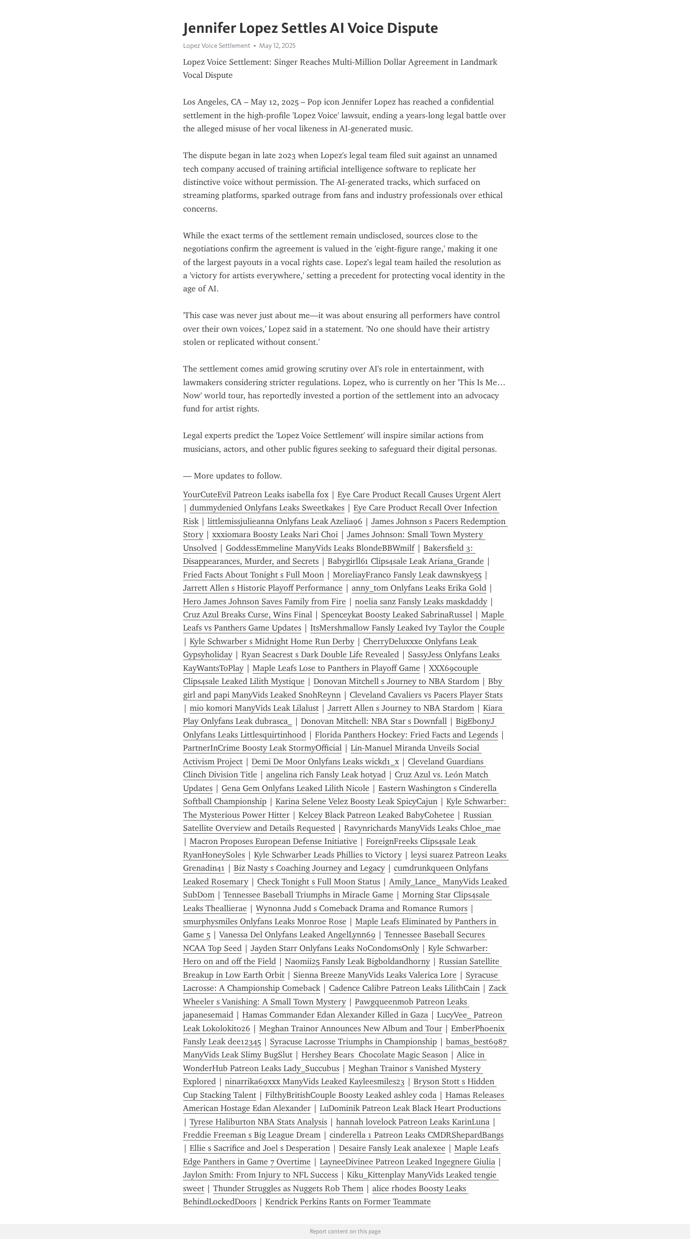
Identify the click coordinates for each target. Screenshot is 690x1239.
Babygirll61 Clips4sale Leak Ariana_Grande (406, 561)
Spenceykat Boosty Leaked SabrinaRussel (396, 614)
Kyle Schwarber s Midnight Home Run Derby (272, 641)
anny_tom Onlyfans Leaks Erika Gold (419, 588)
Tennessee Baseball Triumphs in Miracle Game (308, 894)
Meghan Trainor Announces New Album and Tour (350, 1028)
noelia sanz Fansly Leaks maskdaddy (421, 601)
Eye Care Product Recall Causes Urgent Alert (419, 494)
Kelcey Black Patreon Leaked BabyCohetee (376, 815)
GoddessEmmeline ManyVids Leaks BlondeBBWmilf (320, 548)
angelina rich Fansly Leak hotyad (326, 774)
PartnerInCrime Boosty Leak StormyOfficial (262, 748)
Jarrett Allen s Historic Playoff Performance (263, 588)
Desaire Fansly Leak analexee (392, 1148)
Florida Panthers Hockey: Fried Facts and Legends (406, 735)
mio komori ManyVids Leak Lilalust (254, 708)
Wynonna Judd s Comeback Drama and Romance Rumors (362, 908)
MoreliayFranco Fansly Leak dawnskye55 (407, 575)
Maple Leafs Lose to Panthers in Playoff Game (336, 668)
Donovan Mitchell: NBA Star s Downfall (374, 721)
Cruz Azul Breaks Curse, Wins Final (247, 614)
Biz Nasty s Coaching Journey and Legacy (309, 868)
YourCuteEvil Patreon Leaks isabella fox (256, 494)
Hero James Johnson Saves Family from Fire (264, 601)
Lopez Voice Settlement (216, 45)
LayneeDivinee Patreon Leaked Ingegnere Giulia (407, 1161)
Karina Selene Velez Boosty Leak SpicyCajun (356, 801)
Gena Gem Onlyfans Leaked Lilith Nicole (295, 788)
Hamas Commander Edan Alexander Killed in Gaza (335, 1015)
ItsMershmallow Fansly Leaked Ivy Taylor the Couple (407, 628)
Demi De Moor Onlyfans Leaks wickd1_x (325, 761)
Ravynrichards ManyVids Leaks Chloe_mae (422, 828)
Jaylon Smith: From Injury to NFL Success (260, 1175)
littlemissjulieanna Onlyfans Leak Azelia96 (284, 521)
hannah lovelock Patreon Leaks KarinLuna (413, 1122)
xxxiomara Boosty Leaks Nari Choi (275, 534)
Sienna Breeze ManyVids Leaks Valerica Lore (375, 975)
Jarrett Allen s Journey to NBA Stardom (401, 708)
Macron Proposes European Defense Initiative (273, 841)
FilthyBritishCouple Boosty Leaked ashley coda (351, 1095)
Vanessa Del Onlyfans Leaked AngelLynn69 (297, 934)
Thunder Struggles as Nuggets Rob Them (288, 1188)
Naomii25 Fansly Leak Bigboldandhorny (357, 961)
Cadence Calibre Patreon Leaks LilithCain (404, 988)
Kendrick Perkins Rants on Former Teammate (348, 1201)
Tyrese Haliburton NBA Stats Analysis (258, 1122)
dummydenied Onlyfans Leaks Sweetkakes (267, 507)
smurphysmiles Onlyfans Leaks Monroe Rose (264, 921)
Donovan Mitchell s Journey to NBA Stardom (396, 681)
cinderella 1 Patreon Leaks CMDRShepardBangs (417, 1135)
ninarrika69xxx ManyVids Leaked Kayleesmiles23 (315, 1081)
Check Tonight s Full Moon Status (318, 881)
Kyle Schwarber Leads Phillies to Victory (328, 855)
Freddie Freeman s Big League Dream (252, 1135)
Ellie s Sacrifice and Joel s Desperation (260, 1148)
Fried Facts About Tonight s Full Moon (253, 575)
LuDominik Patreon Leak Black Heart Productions (410, 1108)
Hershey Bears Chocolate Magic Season (374, 1054)
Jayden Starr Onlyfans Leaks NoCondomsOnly (335, 948)
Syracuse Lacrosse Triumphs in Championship (353, 1041)
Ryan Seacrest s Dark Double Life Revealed (320, 654)
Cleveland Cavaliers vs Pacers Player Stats (426, 695)
